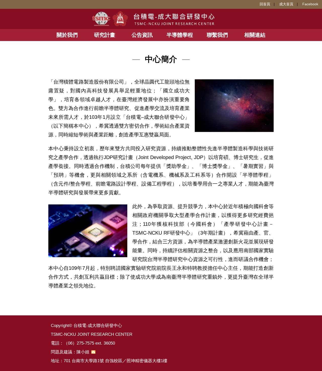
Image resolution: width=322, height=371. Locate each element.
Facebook (310, 4)
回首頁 (265, 4)
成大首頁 (286, 4)
